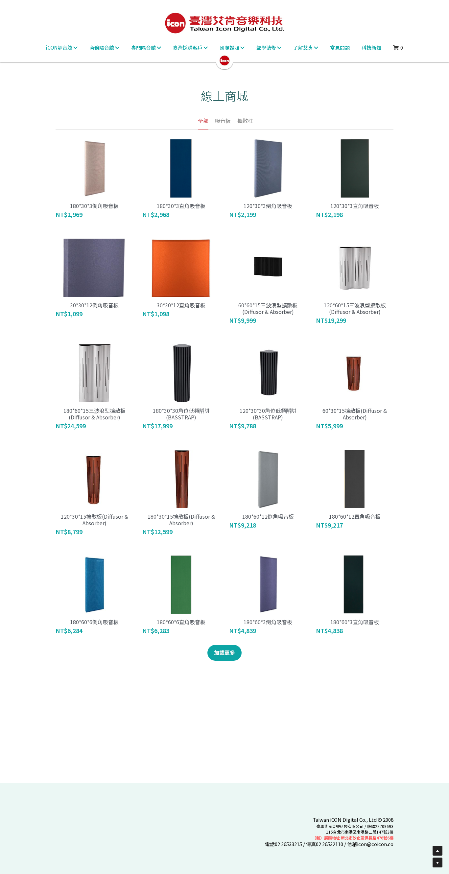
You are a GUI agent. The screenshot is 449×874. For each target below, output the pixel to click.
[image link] (224, 60)
